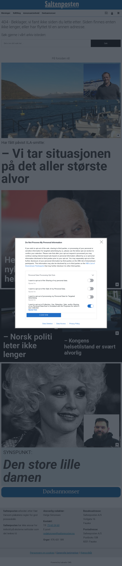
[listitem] (61, 275)
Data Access (61, 324)
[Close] (102, 242)
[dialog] (61, 283)
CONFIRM (43, 315)
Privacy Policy (74, 324)
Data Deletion (47, 324)
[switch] (90, 280)
